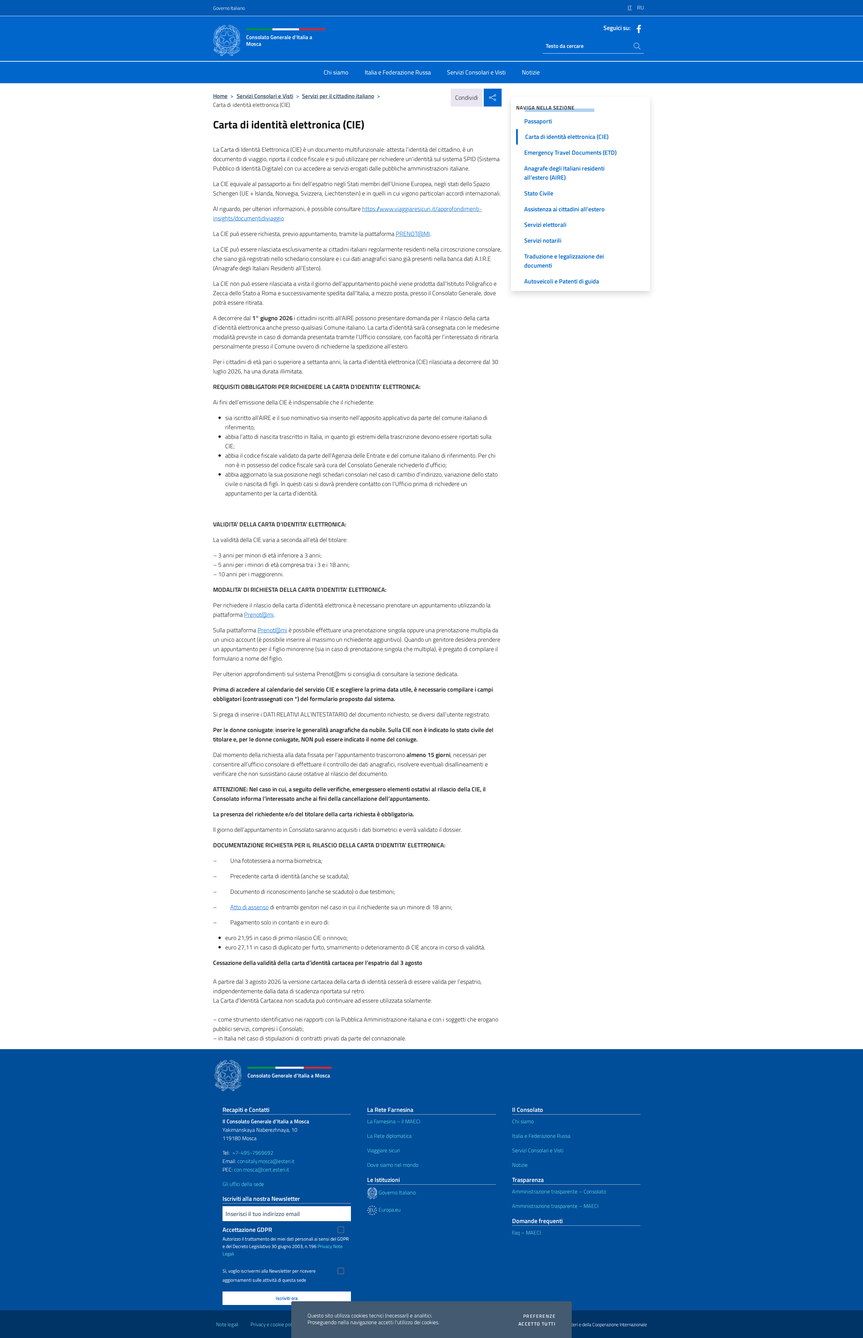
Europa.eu (388, 1210)
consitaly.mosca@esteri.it (266, 1161)
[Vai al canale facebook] (637, 28)
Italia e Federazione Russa (541, 1136)
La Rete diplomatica (389, 1136)
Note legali (227, 1324)
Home (220, 96)
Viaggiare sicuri (383, 1150)
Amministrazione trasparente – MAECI (555, 1206)
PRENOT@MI (413, 233)
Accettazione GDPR (247, 1229)
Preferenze (539, 1316)
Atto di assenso (249, 907)
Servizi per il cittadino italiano (338, 96)
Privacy (325, 1246)
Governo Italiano (229, 7)
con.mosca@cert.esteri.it (261, 1169)
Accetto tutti (537, 1323)
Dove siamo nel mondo (392, 1165)
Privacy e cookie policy (273, 1324)
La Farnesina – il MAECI (393, 1121)
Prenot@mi (259, 614)
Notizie (520, 1165)
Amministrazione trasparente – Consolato (559, 1191)
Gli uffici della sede (243, 1184)
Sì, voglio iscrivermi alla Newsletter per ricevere (269, 1271)
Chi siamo (523, 1121)
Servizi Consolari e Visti (265, 96)
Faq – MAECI (526, 1232)
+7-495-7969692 (252, 1153)
